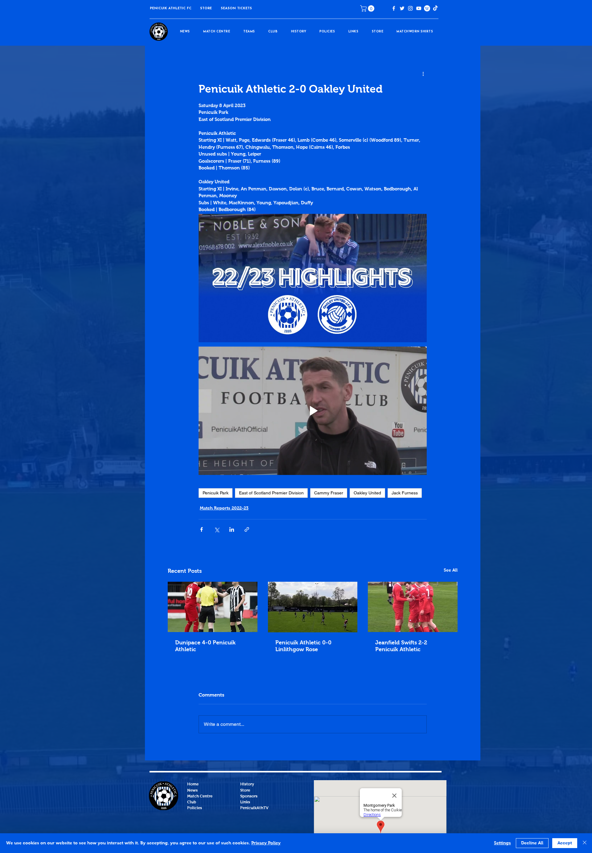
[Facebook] (394, 8)
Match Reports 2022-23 (224, 508)
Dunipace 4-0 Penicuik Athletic (205, 646)
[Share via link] (247, 529)
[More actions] (423, 74)
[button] (206, 8)
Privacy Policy (266, 843)
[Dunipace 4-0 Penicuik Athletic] (212, 607)
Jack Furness (405, 492)
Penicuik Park (215, 492)
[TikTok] (435, 8)
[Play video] (313, 278)
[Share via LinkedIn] (232, 529)
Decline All (532, 843)
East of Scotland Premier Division (271, 492)
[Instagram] (410, 8)
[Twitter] (402, 8)
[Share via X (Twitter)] (217, 529)
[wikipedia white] (427, 8)
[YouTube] (419, 8)
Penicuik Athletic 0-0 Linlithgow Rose (303, 646)
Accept (564, 843)
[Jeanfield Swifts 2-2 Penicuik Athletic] (413, 607)
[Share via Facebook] (201, 529)
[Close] (584, 843)
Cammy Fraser (328, 492)
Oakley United (367, 492)
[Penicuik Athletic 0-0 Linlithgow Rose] (313, 607)
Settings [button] (502, 843)
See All (451, 570)
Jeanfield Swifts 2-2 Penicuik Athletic (401, 646)
